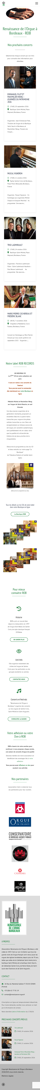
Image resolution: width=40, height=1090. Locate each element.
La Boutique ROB (20, 514)
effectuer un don (24, 765)
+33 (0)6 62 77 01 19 (11, 990)
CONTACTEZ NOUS (19, 679)
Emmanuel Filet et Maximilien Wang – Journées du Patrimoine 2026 (18, 98)
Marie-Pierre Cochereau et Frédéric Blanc (19, 315)
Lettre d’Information (19, 1012)
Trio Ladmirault (14, 244)
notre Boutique (26, 391)
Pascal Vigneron (14, 173)
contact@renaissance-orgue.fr (14, 994)
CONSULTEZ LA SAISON (18, 719)
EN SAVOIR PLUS (19, 640)
